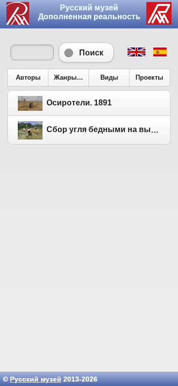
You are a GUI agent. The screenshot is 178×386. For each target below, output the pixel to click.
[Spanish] (159, 54)
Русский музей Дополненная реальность (89, 12)
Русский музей (35, 379)
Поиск (86, 52)
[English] (136, 54)
